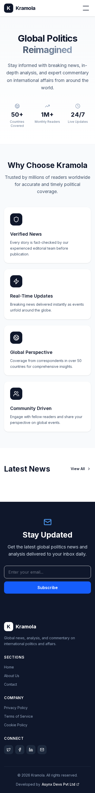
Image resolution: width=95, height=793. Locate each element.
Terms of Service (18, 716)
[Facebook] (19, 749)
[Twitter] (8, 749)
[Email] (42, 749)
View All (78, 469)
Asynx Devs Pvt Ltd (58, 784)
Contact (10, 684)
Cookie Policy (15, 725)
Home (9, 667)
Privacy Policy (16, 707)
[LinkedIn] (30, 749)
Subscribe (47, 587)
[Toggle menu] (86, 8)
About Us (11, 676)
